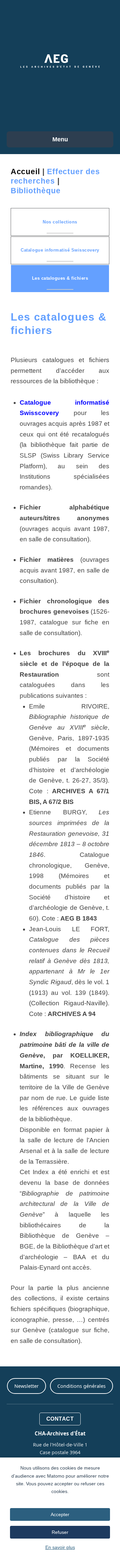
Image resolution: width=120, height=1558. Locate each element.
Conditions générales (81, 1386)
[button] (60, 222)
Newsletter (26, 1386)
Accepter (60, 1514)
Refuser (60, 1532)
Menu (60, 139)
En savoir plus (60, 1547)
